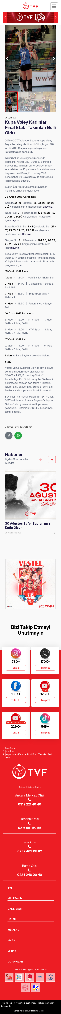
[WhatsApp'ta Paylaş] (18, 435)
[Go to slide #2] (24, 102)
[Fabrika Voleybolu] (9, 977)
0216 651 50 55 (29, 827)
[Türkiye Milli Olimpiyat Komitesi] (29, 977)
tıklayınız (47, 206)
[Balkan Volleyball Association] (50, 977)
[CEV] (35, 987)
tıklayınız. (14, 220)
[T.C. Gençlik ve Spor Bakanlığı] (25, 987)
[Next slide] (53, 58)
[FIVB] (40, 977)
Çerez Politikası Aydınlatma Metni (28, 1011)
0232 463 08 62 (29, 851)
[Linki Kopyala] (9, 435)
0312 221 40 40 (29, 804)
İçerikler (10, 751)
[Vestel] (30, 584)
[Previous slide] (7, 58)
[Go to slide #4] (49, 102)
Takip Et (15, 667)
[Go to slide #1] (11, 102)
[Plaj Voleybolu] (19, 977)
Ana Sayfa (10, 748)
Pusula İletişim (37, 1003)
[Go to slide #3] (36, 102)
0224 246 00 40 (29, 874)
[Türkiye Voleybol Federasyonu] (30, 5)
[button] (56, 17)
